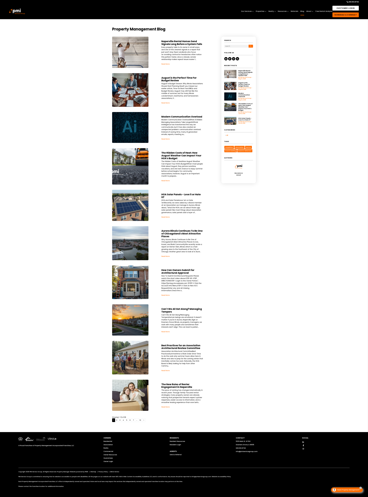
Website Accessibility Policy (221, 477)
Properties (260, 11)
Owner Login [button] (108, 461)
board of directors (244, 151)
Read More (165, 64)
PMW (86, 472)
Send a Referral (176, 455)
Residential (108, 441)
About (308, 11)
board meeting (230, 151)
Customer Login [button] (346, 8)
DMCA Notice (114, 472)
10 (140, 420)
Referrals (294, 11)
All (227, 135)
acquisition (229, 147)
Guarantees (108, 458)
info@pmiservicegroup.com (247, 451)
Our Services (246, 11)
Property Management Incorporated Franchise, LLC (54, 445)
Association (108, 445)
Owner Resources (110, 455)
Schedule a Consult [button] (345, 15)
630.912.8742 (354, 2)
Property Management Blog (138, 29)
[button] (226, 58)
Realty (271, 11)
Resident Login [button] (175, 445)
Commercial (108, 451)
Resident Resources (177, 441)
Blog (302, 11)
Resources (282, 11)
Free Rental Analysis (323, 11)
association (239, 147)
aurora (248, 147)
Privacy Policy (103, 472)
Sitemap (93, 472)
